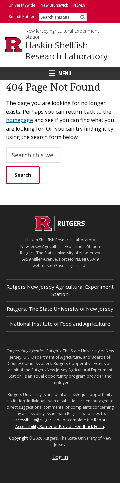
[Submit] (82, 17)
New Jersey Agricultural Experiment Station (62, 34)
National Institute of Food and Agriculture (60, 323)
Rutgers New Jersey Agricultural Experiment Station (60, 290)
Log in (60, 457)
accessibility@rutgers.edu (37, 420)
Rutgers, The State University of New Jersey (60, 308)
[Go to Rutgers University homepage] (14, 45)
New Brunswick (54, 5)
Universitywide (22, 5)
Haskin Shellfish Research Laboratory (66, 50)
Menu (64, 73)
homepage (19, 120)
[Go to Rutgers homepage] (60, 228)
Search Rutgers (22, 16)
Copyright (18, 438)
